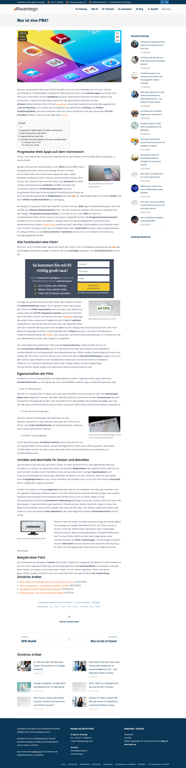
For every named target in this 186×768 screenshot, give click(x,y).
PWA (69, 606)
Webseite (67, 316)
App (51, 606)
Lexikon (22, 36)
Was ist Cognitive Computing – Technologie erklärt (152, 219)
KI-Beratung (36, 752)
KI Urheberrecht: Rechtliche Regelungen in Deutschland (151, 112)
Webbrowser (49, 224)
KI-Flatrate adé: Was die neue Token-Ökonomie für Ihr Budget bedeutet (49, 666)
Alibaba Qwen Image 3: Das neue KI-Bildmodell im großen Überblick (151, 189)
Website (98, 606)
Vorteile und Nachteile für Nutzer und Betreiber (44, 139)
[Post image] (24, 666)
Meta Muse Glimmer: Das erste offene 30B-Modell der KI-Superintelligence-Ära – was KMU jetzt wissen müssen (104, 667)
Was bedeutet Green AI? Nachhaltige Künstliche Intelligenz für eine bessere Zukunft (150, 160)
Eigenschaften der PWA (32, 136)
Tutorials (127, 738)
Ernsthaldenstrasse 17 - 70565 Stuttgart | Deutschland (111, 2)
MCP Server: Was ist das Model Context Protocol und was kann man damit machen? (49, 701)
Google (63, 606)
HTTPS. (64, 115)
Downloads (128, 735)
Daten (57, 606)
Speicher (75, 606)
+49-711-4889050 (57, 2)
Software (22, 40)
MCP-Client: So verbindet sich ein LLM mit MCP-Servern (103, 685)
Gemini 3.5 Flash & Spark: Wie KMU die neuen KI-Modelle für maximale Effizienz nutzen (103, 701)
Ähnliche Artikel (32, 145)
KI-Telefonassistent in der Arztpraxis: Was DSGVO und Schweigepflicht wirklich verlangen (151, 78)
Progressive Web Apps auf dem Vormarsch (41, 130)
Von (82, 602)
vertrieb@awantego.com (77, 2)
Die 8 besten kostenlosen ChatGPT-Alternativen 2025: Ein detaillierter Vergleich (152, 142)
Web (91, 606)
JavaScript (61, 104)
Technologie (84, 606)
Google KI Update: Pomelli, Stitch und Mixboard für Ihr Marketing (50, 685)
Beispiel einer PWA (32, 142)
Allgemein (23, 33)
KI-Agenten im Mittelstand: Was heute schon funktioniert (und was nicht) (152, 45)
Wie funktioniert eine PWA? (33, 133)
